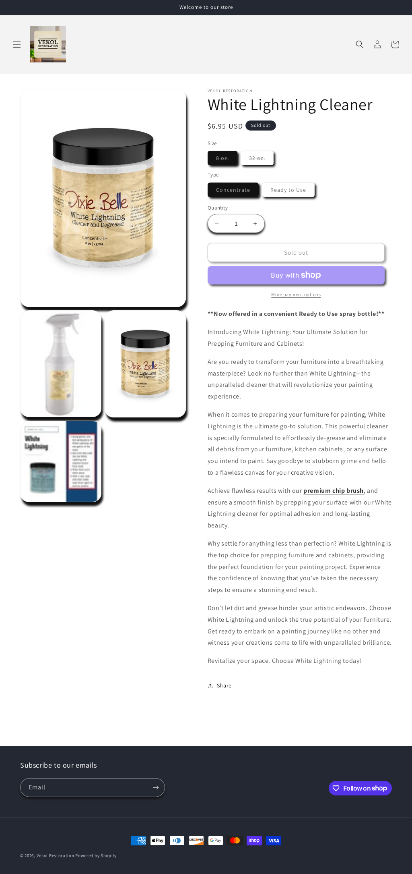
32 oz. (261, 159)
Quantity (218, 207)
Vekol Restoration (55, 855)
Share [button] (224, 685)
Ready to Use (292, 191)
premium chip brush (333, 490)
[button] (17, 44)
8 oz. (226, 159)
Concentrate (237, 191)
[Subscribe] (156, 787)
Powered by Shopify (96, 855)
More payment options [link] (296, 294)
